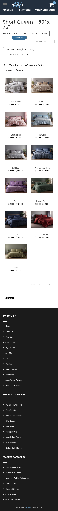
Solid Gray (15, 168)
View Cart (9, 336)
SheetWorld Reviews (14, 380)
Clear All (29, 49)
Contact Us (10, 342)
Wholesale (9, 374)
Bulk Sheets (10, 426)
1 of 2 (15, 54)
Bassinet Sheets (12, 489)
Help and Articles (12, 385)
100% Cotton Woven (13, 49)
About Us (9, 331)
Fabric (44, 33)
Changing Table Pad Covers (17, 478)
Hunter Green (42, 201)
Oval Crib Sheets (12, 499)
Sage (16, 267)
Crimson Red (42, 234)
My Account (10, 347)
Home (8, 326)
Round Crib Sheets (13, 415)
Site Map (9, 353)
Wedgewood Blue (42, 168)
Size (15, 33)
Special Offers (11, 431)
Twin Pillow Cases (13, 467)
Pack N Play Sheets (13, 404)
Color (24, 33)
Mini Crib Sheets (12, 410)
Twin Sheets (10, 442)
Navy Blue (16, 234)
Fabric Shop (10, 483)
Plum (16, 201)
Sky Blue (42, 134)
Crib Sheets (10, 421)
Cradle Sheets (11, 494)
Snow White (16, 101)
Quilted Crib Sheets (13, 448)
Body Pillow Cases (13, 472)
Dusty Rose (16, 134)
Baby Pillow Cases (13, 437)
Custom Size (19, 37)
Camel (42, 101)
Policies (8, 363)
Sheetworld (28, 507)
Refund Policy (11, 369)
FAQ (7, 358)
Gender (34, 33)
